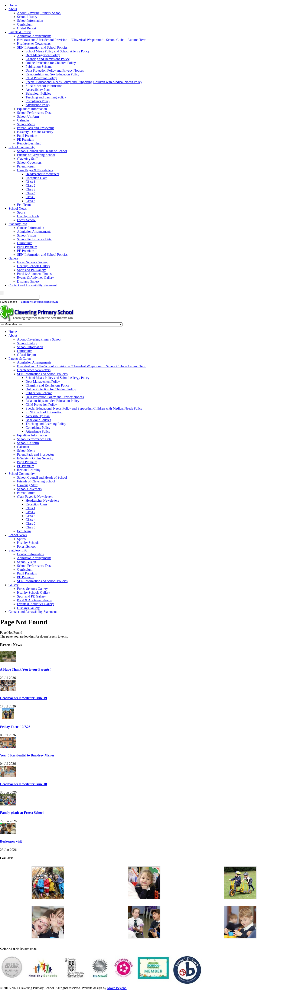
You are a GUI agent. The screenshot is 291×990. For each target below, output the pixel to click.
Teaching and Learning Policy (46, 97)
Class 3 (30, 189)
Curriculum (24, 24)
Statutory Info (18, 224)
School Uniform (28, 116)
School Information (30, 20)
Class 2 (30, 185)
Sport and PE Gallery (31, 270)
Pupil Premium (27, 135)
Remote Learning (28, 143)
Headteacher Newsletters (33, 43)
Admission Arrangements (34, 36)
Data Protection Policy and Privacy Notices (55, 70)
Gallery (14, 258)
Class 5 (30, 197)
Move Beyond (117, 988)
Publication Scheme (39, 66)
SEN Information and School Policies (42, 47)
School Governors (29, 162)
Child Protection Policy (41, 78)
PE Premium (25, 139)
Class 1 (30, 181)
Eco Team (24, 204)
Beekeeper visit (11, 841)
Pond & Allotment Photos (34, 274)
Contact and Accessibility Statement (33, 285)
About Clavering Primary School (39, 13)
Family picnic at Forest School (21, 812)
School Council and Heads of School (42, 151)
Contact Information (30, 227)
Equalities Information (32, 109)
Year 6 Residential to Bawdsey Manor (27, 755)
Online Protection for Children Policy (51, 63)
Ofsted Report (26, 28)
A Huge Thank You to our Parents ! (25, 669)
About (13, 9)
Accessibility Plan (38, 89)
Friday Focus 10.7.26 (15, 727)
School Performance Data (34, 112)
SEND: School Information (44, 86)
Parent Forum (26, 166)
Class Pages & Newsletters (35, 170)
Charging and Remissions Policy (47, 59)
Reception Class (36, 178)
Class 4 (30, 193)
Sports (21, 212)
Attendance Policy (38, 105)
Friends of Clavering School (36, 155)
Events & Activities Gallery (35, 277)
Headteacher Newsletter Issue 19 (23, 698)
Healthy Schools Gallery (33, 266)
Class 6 (30, 201)
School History (27, 17)
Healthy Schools (28, 216)
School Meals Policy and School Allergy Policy (57, 51)
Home (13, 5)
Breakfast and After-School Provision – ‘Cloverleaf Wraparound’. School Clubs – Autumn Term (81, 40)
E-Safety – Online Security (35, 132)
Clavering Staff (27, 158)
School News (18, 208)
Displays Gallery (28, 281)
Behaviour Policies (38, 93)
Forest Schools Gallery (32, 262)
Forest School (26, 220)
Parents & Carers (20, 32)
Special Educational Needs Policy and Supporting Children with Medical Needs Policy (84, 82)
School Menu (26, 124)
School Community (22, 147)
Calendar (23, 120)
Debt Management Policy (43, 55)
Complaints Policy (38, 101)
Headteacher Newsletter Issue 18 (23, 784)
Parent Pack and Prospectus (35, 128)
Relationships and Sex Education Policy (52, 74)
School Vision (26, 235)
